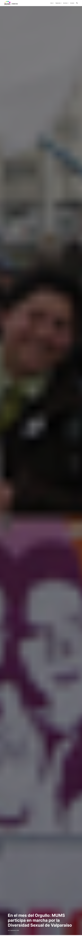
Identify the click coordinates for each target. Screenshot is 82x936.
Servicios (65, 3)
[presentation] (53, 3)
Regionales (58, 3)
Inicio (51, 3)
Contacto (72, 3)
